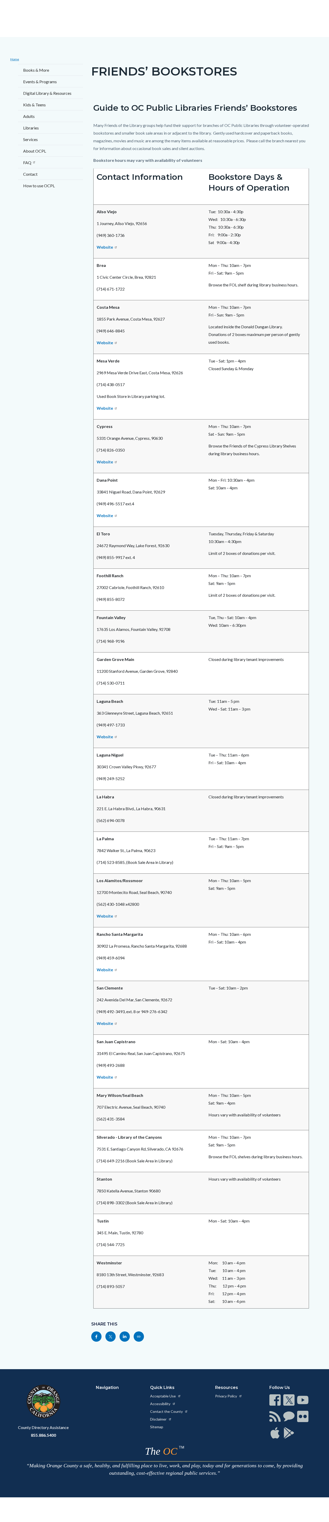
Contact (30, 174)
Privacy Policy (226, 1396)
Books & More (36, 70)
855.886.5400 (43, 1435)
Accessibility (160, 1404)
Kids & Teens (34, 104)
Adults (29, 116)
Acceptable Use (163, 1396)
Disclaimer (158, 1419)
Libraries (31, 127)
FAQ (27, 162)
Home (14, 59)
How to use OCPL (39, 185)
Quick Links (162, 1387)
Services (30, 139)
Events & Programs (40, 81)
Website (105, 247)
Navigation (107, 1387)
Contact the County (167, 1411)
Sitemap (156, 1427)
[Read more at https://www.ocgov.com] (43, 1401)
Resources (226, 1387)
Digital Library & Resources (47, 93)
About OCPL (34, 150)
